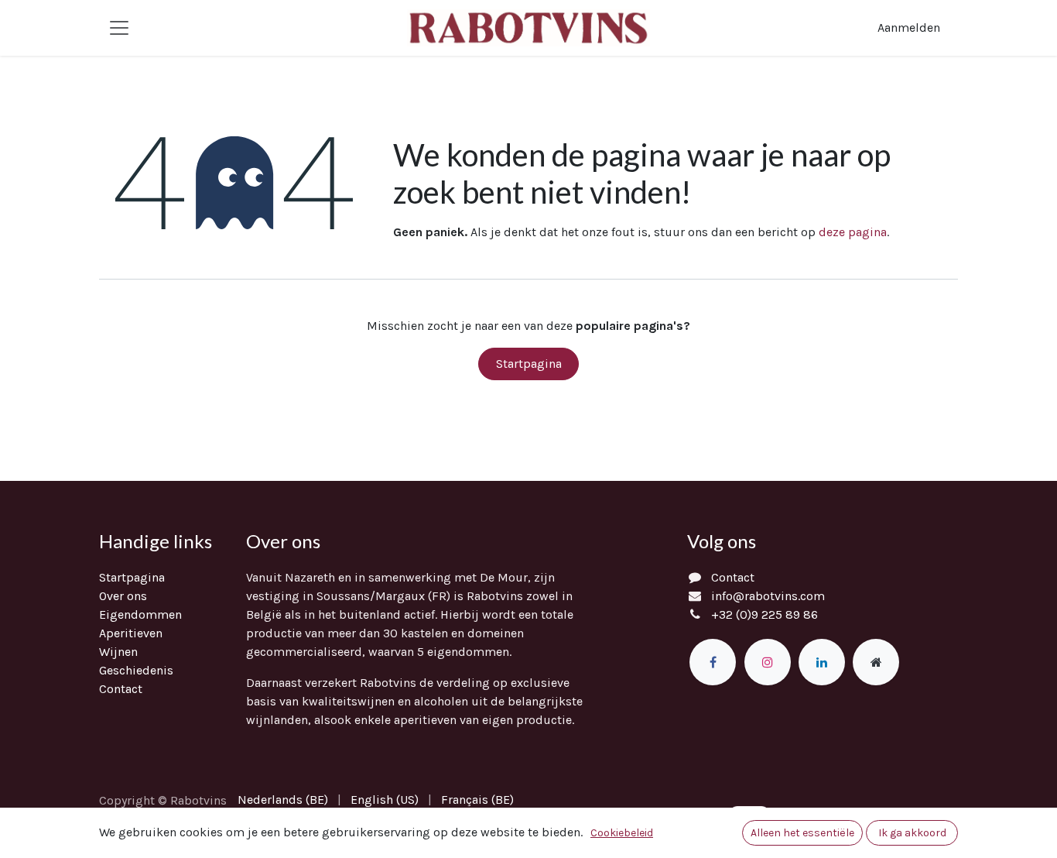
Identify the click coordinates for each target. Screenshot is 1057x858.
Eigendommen (140, 614)
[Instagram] (767, 662)
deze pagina (853, 232)
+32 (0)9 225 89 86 (764, 614)
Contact (120, 688)
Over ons (123, 596)
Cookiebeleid (621, 832)
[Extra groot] (876, 662)
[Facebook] (712, 662)
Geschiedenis (136, 670)
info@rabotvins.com (768, 596)
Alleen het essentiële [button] (802, 832)
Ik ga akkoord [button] (912, 832)
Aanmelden (908, 27)
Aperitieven (130, 633)
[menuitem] (283, 800)
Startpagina (529, 363)
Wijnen (118, 651)
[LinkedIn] (822, 662)
